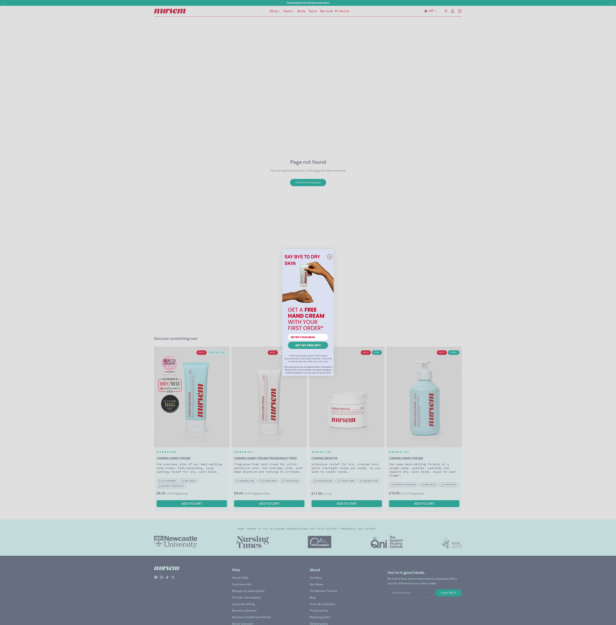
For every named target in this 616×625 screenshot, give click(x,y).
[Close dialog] (329, 256)
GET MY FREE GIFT (308, 345)
